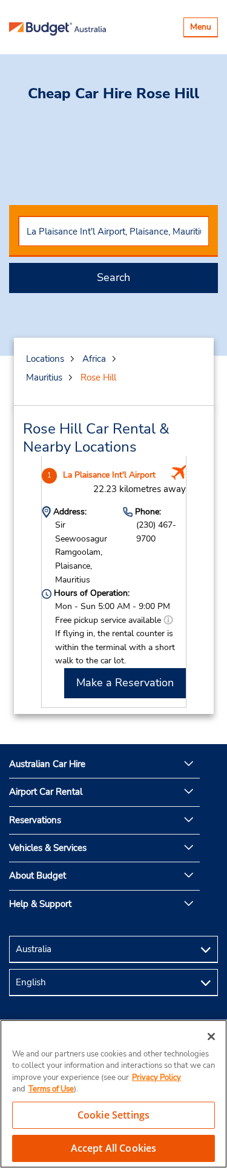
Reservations (35, 820)
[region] (113, 1094)
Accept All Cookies (114, 1148)
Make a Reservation (125, 682)
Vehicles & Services (48, 848)
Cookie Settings (113, 1115)
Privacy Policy (156, 1077)
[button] (168, 620)
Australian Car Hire (47, 764)
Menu (203, 29)
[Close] (211, 1036)
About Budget (37, 876)
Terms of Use (51, 1089)
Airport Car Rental (45, 792)
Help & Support (40, 904)
